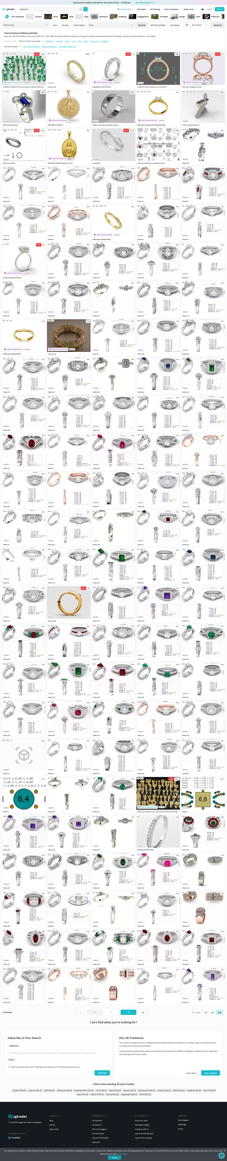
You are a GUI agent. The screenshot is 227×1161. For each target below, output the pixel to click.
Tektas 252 (6, 697)
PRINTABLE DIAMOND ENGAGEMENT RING (151, 125)
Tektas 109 (96, 278)
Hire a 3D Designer (99, 1129)
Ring (80, 41)
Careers (52, 1125)
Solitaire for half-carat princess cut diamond (152, 87)
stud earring (52, 621)
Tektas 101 (140, 278)
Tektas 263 (185, 774)
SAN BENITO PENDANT (55, 125)
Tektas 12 (51, 201)
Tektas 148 (140, 354)
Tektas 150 (51, 888)
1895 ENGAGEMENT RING (145, 850)
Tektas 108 (51, 697)
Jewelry (59, 41)
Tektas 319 (96, 545)
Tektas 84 (6, 316)
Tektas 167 (185, 621)
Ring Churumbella (9, 163)
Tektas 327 (96, 1002)
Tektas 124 (96, 735)
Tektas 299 (51, 812)
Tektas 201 (51, 316)
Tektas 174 (6, 201)
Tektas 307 (96, 850)
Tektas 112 (6, 621)
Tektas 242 (140, 697)
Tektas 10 (185, 278)
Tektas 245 (96, 468)
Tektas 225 (140, 926)
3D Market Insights (142, 1125)
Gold (74, 41)
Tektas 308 (96, 392)
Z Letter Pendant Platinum (191, 125)
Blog (51, 1120)
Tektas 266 (96, 697)
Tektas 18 (6, 545)
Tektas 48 (185, 239)
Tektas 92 (96, 354)
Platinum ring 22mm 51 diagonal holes (105, 125)
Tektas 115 (96, 430)
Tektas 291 (96, 316)
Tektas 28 (140, 583)
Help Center (54, 1129)
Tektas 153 (6, 392)
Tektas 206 (6, 430)
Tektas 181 (96, 201)
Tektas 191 (185, 506)
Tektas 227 (185, 659)
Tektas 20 (51, 1002)
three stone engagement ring (191, 87)
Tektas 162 (51, 430)
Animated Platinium (67, 46)
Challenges (182, 1124)
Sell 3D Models (140, 1116)
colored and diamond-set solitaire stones (151, 163)
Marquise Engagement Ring (12, 278)
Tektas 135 (96, 774)
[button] (81, 9)
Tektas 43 (51, 774)
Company (52, 1116)
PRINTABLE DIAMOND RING (102, 239)
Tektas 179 (96, 659)
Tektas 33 (51, 468)
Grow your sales (141, 1120)
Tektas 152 (140, 468)
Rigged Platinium (49, 46)
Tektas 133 (6, 964)
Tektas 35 (51, 239)
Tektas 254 (6, 735)
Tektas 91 (51, 659)
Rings (86, 41)
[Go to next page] (128, 1012)
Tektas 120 (6, 926)
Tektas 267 (96, 812)
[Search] (85, 9)
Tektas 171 (51, 278)
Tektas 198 (51, 545)
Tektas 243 (185, 392)
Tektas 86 (185, 201)
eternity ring (52, 87)
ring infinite (96, 163)
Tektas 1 (95, 926)
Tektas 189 (6, 850)
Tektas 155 (140, 659)
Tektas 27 (51, 506)
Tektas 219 (6, 659)
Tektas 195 (140, 316)
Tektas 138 (185, 583)
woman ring (52, 354)
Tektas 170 (185, 1002)
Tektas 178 (51, 583)
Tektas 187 (140, 964)
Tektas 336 (185, 926)
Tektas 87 (6, 239)
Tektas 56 (140, 545)
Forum (180, 1129)
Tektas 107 (6, 888)
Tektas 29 (140, 201)
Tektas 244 (51, 735)
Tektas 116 (185, 316)
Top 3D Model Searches (144, 1133)
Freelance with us (142, 1129)
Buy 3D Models (97, 1116)
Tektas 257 (6, 468)
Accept (114, 1157)
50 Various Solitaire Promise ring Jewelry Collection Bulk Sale (23, 87)
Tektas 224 (6, 1002)
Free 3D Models (98, 1133)
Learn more (122, 1154)
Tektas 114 (185, 545)
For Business (97, 1120)
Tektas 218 (140, 888)
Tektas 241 (140, 506)
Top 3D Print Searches (143, 1138)
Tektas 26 (140, 1002)
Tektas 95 (140, 239)
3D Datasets (97, 1125)
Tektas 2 (184, 812)
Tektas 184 (185, 964)
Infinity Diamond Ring (10, 125)
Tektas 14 (185, 468)
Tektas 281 (185, 163)
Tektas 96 (96, 506)
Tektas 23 (6, 583)
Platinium (49, 41)
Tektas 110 (140, 392)
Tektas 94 (185, 697)
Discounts (96, 1142)
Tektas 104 (51, 392)
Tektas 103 (6, 506)
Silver (67, 41)
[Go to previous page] (95, 1012)
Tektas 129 (96, 964)
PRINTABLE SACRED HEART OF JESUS (60, 163)
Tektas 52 (51, 926)
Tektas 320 (185, 888)
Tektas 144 (185, 850)
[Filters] (186, 25)
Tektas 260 (185, 430)
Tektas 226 (140, 621)
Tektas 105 (185, 354)
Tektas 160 (185, 735)
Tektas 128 (96, 888)
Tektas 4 (5, 812)
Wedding (105, 41)
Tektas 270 (96, 621)
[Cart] (202, 9)
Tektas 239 (96, 583)
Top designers (183, 1120)
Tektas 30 (140, 735)
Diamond (95, 41)
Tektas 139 (140, 430)
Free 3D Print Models (100, 1138)
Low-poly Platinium (31, 46)
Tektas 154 (51, 964)
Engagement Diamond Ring (102, 87)
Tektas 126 (51, 850)
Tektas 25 (6, 774)
